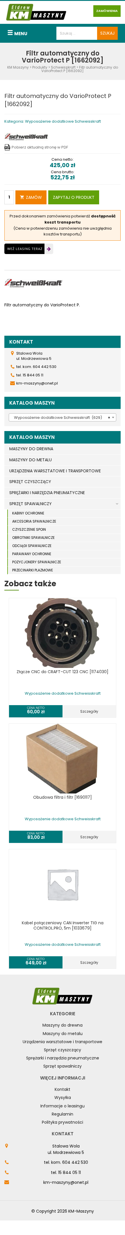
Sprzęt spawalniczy (62, 1066)
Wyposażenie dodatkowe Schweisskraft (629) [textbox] (60, 417)
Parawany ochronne (31, 553)
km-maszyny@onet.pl (65, 1182)
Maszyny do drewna (62, 1025)
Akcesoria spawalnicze (34, 521)
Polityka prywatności (62, 1122)
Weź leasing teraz (24, 248)
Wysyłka (62, 1097)
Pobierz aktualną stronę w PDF (40, 147)
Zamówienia (107, 10)
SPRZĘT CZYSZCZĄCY (30, 482)
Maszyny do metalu (63, 1033)
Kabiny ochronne (28, 513)
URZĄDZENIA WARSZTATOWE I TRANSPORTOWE (55, 471)
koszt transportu (62, 222)
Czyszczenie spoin (29, 529)
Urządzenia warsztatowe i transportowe (62, 1042)
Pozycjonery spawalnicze (36, 562)
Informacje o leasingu (62, 1106)
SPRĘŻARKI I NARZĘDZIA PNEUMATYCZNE (47, 493)
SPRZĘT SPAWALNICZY (30, 504)
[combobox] (62, 417)
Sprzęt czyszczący (62, 1050)
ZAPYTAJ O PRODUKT (73, 197)
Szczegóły (89, 711)
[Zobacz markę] (26, 136)
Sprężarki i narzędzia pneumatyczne (62, 1058)
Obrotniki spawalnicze (33, 537)
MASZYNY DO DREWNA (31, 449)
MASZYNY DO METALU (30, 460)
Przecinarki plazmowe (32, 570)
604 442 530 (75, 1162)
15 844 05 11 (69, 1172)
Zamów (34, 197)
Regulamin (62, 1114)
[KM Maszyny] (36, 12)
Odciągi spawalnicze (31, 545)
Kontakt (62, 1089)
